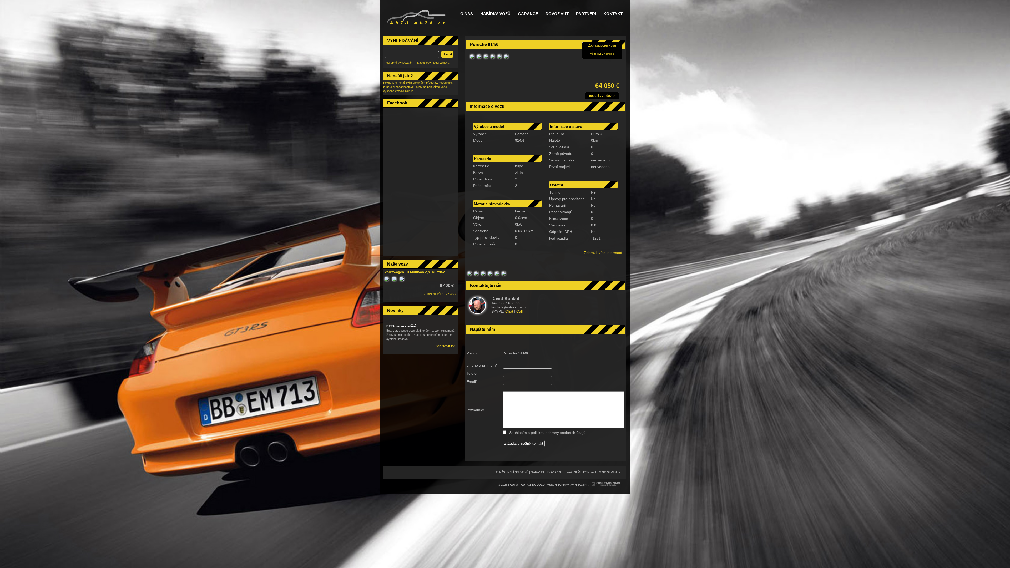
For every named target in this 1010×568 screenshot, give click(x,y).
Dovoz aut (557, 14)
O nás (466, 14)
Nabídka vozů (495, 14)
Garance (528, 14)
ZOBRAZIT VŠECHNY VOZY (440, 294)
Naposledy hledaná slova (433, 62)
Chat (509, 311)
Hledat (447, 54)
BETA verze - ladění (401, 326)
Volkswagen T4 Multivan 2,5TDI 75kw (415, 272)
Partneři (586, 14)
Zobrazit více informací (603, 253)
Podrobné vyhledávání (399, 62)
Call (519, 311)
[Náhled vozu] (472, 59)
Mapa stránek (609, 472)
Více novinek (445, 346)
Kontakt (613, 14)
